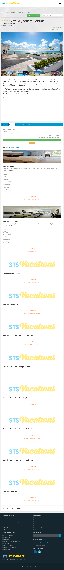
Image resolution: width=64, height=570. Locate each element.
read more (6, 99)
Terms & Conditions (9, 545)
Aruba (5, 530)
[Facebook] (35, 551)
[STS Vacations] (14, 555)
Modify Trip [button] (32, 140)
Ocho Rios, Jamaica (9, 528)
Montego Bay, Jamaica (10, 518)
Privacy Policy (21, 559)
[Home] (2, 12)
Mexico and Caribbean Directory (12, 541)
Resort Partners (39, 526)
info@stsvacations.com (39, 545)
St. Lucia (6, 524)
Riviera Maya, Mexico (10, 520)
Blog (36, 530)
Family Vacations (39, 520)
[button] (33, 15)
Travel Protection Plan (10, 547)
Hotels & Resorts (39, 522)
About (31, 567)
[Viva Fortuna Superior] (32, 156)
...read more (10, 170)
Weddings (37, 518)
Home (23, 567)
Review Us (7, 539)
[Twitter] (39, 551)
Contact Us (7, 537)
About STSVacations (9, 535)
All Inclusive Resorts (40, 528)
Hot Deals (37, 524)
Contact (40, 567)
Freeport (13, 12)
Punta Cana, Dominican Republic (13, 522)
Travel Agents (7, 549)
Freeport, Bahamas (9, 24)
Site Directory (7, 543)
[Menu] (10, 2)
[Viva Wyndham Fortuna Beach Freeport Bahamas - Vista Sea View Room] (32, 212)
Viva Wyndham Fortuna (24, 12)
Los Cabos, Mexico (9, 526)
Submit (60, 535)
